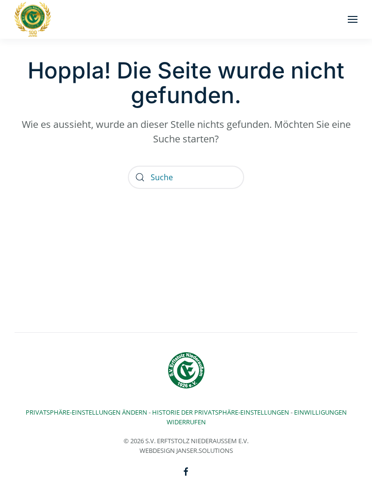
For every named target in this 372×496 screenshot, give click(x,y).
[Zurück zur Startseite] (33, 19)
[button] (352, 19)
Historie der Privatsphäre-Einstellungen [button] (220, 412)
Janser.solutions (204, 450)
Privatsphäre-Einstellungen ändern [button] (86, 412)
